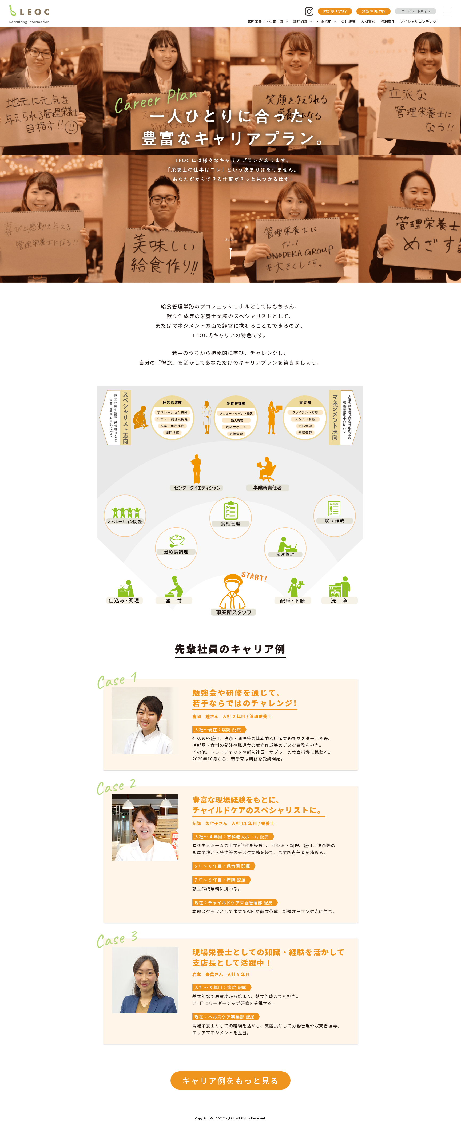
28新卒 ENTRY (374, 11)
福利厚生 (388, 21)
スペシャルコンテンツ (418, 21)
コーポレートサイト (415, 11)
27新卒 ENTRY (335, 11)
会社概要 (348, 21)
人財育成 (368, 21)
